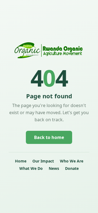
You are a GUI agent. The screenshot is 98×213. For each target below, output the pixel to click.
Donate (72, 168)
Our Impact (43, 161)
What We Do (31, 168)
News (54, 168)
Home (20, 161)
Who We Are (71, 161)
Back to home (49, 137)
